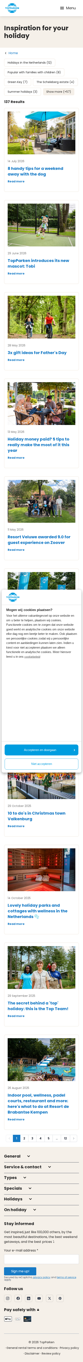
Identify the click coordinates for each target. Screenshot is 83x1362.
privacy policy (41, 1277)
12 (65, 1138)
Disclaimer (32, 1353)
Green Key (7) (18, 82)
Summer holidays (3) (22, 92)
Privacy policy (69, 1348)
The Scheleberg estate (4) (55, 82)
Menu (71, 8)
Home (13, 53)
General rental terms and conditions (32, 1348)
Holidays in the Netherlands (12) (30, 63)
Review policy (51, 1353)
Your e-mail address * (21, 1250)
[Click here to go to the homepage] (12, 8)
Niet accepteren (41, 764)
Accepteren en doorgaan (40, 750)
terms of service (66, 1277)
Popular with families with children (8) (34, 72)
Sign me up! (20, 1271)
